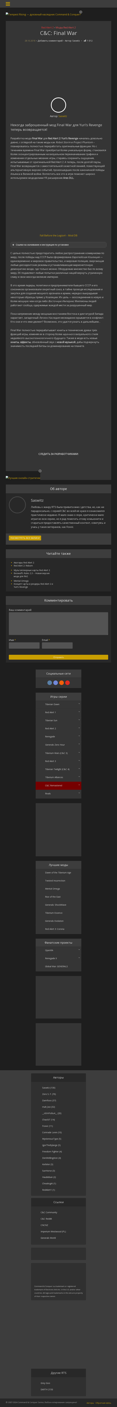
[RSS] (61, 682)
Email (46, 640)
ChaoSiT (46, 1119)
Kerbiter (46, 1164)
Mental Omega (21, 580)
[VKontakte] (49, 682)
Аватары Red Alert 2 (24, 562)
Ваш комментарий (20, 610)
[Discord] (55, 682)
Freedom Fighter (50, 1151)
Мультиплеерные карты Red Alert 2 (32, 570)
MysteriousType (50, 1138)
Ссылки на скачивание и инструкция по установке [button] (42, 244)
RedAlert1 (47, 1189)
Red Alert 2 (47, 27)
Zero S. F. (46, 1094)
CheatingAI (47, 1183)
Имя (12, 640)
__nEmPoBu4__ (49, 1113)
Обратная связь (103, 1403)
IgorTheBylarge (49, 1145)
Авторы (90, 1403)
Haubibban (47, 1177)
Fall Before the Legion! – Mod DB (58, 235)
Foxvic (45, 1126)
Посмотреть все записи (25, 537)
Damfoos (47, 1100)
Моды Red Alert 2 (66, 27)
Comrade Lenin (49, 1132)
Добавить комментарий (50, 40)
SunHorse (47, 1170)
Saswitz (76, 40)
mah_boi (46, 1106)
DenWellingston (50, 1157)
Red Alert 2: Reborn (23, 565)
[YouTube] (67, 682)
